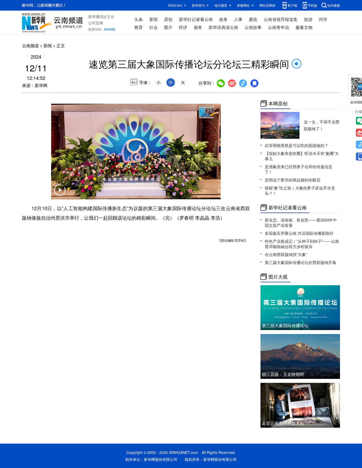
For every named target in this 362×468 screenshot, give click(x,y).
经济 (183, 27)
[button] (59, 193)
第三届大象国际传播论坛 (285, 325)
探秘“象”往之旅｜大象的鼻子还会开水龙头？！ (300, 190)
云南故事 (253, 27)
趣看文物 (303, 27)
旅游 (308, 19)
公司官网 (95, 22)
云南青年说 (278, 27)
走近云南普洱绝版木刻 (283, 423)
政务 (223, 19)
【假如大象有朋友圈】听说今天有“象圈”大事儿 (302, 155)
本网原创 (278, 103)
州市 (323, 19)
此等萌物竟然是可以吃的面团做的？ (296, 145)
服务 (198, 27)
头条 (138, 19)
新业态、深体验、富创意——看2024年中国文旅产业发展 (301, 222)
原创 (168, 19)
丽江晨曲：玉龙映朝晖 (283, 374)
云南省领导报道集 (281, 19)
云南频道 (30, 45)
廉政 (253, 19)
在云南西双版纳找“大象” (286, 254)
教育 (138, 27)
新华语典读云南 (223, 27)
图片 (168, 27)
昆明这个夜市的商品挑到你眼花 (292, 180)
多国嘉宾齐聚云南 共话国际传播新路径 (299, 233)
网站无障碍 (267, 5)
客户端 (292, 5)
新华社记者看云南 (196, 19)
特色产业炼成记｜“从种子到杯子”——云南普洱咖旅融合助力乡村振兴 (302, 243)
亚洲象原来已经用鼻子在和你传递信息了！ (298, 169)
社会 (153, 27)
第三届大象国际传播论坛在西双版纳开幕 (300, 262)
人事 (238, 19)
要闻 (153, 19)
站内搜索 (333, 5)
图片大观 (278, 276)
